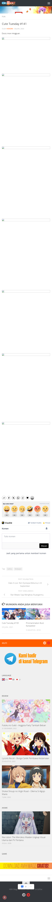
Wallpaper (18, 569)
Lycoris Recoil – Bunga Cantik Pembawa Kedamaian (25, 758)
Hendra (10, 28)
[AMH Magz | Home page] (11, 3)
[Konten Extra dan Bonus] (44, 643)
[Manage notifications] (5, 897)
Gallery (9, 569)
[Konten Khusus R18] (48, 643)
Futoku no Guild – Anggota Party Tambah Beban (24, 725)
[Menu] (49, 3)
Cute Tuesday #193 (10, 623)
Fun (3, 16)
